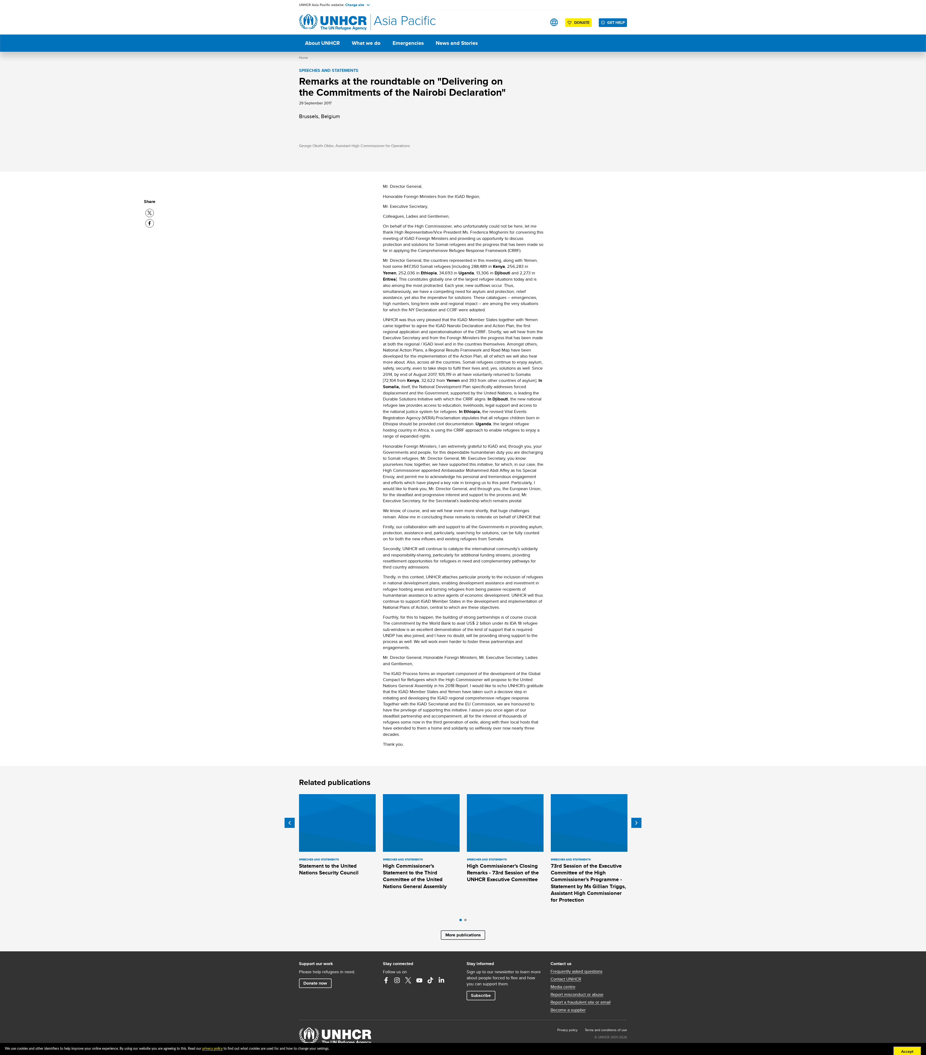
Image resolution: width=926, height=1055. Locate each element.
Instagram (397, 980)
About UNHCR (322, 43)
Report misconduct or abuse (577, 994)
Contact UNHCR (566, 979)
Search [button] (539, 22)
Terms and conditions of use (606, 1030)
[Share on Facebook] (149, 223)
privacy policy (212, 1048)
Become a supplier (568, 1010)
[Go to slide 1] (461, 921)
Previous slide (290, 823)
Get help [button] (616, 22)
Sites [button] (554, 22)
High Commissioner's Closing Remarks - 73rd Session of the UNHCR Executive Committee (503, 873)
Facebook (386, 980)
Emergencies (408, 43)
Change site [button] (354, 4)
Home (303, 57)
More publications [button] (463, 935)
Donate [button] (581, 22)
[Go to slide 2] (466, 921)
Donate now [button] (315, 983)
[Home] (333, 22)
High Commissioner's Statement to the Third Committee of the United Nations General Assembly (415, 876)
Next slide (636, 823)
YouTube (419, 980)
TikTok (430, 980)
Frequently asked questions (576, 971)
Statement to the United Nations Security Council (329, 869)
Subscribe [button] (481, 995)
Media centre (563, 986)
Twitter (408, 980)
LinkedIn (441, 980)
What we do (366, 43)
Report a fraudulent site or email (581, 1002)
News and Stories (457, 43)
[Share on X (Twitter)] (149, 213)
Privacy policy (567, 1030)
